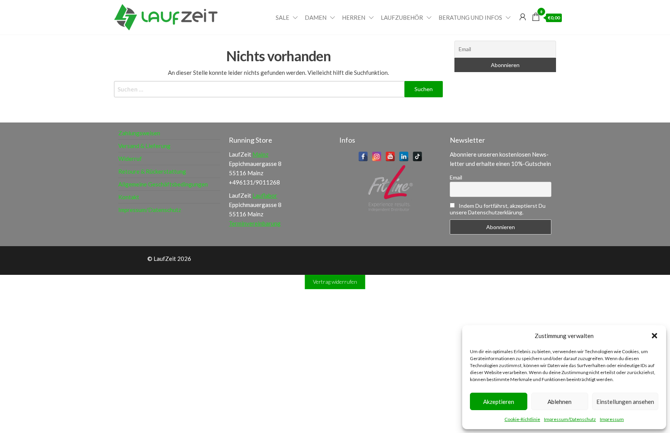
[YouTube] (390, 156)
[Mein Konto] (523, 16)
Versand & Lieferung (144, 145)
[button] (654, 336)
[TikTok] (417, 156)
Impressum (612, 419)
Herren (353, 17)
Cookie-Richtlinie (522, 419)
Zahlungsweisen (139, 132)
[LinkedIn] (404, 156)
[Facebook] (363, 156)
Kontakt (128, 196)
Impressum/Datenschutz (570, 419)
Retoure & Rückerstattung (152, 171)
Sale (282, 17)
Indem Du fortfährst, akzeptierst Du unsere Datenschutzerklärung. (498, 209)
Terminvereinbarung (255, 223)
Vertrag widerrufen (335, 281)
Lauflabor (264, 195)
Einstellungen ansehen (625, 401)
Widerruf (130, 158)
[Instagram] (377, 156)
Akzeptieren (498, 401)
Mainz (260, 154)
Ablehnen (559, 401)
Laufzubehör (402, 17)
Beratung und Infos (470, 17)
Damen (315, 17)
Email (456, 177)
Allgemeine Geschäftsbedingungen (163, 184)
